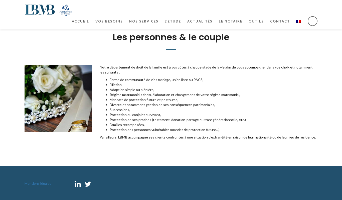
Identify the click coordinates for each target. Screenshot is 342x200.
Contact (280, 21)
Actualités (200, 21)
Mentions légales (38, 183)
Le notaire (230, 21)
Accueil (80, 21)
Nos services (143, 21)
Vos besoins (109, 21)
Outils (256, 21)
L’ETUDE (173, 21)
